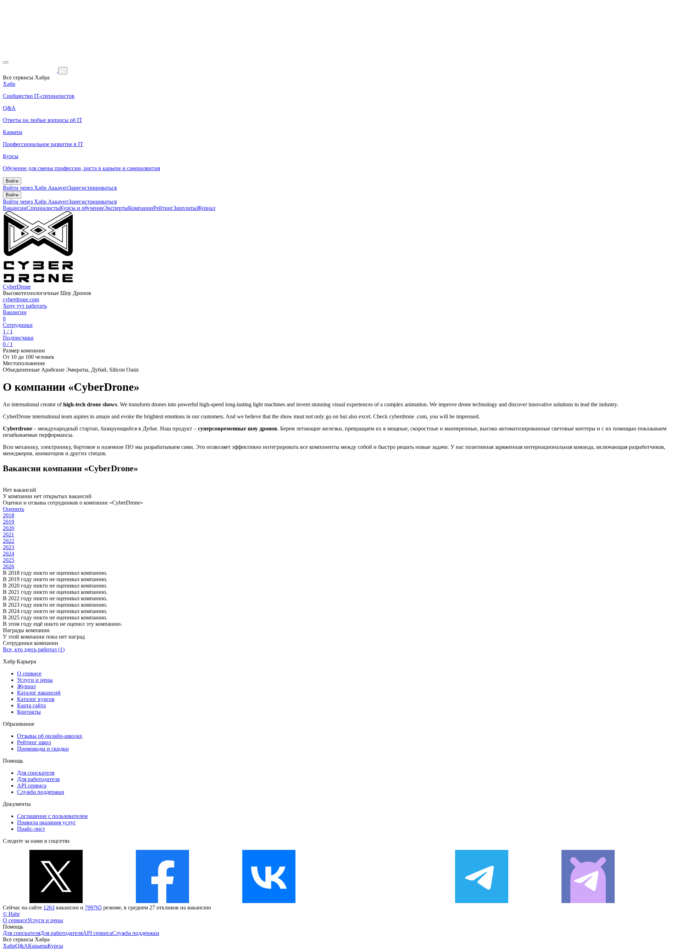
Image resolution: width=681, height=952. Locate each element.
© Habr (11, 914)
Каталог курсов (36, 699)
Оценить (13, 509)
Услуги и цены (35, 680)
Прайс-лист (31, 829)
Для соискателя (35, 773)
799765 (93, 907)
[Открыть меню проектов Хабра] (6, 62)
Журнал (205, 208)
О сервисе (29, 673)
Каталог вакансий (39, 693)
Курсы (55, 946)
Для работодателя (38, 779)
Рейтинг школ (34, 742)
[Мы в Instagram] (375, 901)
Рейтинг (163, 208)
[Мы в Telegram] (481, 901)
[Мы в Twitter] (56, 901)
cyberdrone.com (21, 299)
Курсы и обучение (82, 208)
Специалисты (43, 208)
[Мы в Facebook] (162, 901)
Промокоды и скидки (43, 749)
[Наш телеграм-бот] (588, 901)
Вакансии (15, 208)
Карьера (38, 946)
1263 (49, 907)
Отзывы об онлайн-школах (49, 736)
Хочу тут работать (25, 306)
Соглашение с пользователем (52, 816)
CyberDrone (17, 287)
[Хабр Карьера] (30, 70)
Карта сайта (31, 705)
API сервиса (31, 786)
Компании (140, 208)
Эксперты (116, 208)
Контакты (29, 712)
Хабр (9, 946)
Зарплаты (184, 208)
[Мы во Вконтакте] (269, 901)
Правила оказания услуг (46, 822)
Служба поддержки (40, 792)
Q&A (21, 946)
